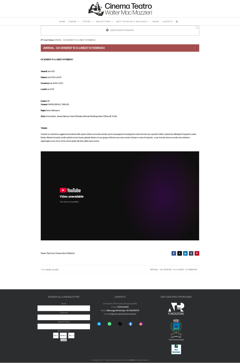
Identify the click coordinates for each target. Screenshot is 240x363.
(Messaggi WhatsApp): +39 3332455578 (123, 310)
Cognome (64, 313)
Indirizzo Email (64, 322)
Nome (63, 304)
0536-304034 (123, 307)
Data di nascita (64, 331)
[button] (177, 21)
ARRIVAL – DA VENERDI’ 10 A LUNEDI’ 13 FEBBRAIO (173, 269)
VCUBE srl (132, 360)
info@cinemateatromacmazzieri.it (122, 314)
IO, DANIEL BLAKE (50, 269)
